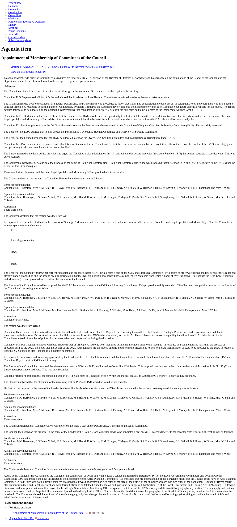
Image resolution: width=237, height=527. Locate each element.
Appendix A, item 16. (29, 518)
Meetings (13, 27)
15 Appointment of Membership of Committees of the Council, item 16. (56, 512)
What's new (14, 2)
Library (12, 24)
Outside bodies (16, 37)
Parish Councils (17, 30)
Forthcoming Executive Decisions (26, 21)
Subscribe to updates (19, 40)
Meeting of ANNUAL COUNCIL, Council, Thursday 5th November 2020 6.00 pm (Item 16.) (62, 66)
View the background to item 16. (28, 71)
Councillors (14, 15)
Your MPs (13, 34)
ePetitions (13, 18)
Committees (14, 9)
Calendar (13, 6)
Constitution (15, 12)
